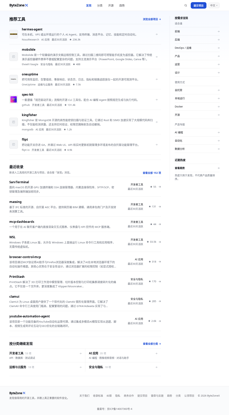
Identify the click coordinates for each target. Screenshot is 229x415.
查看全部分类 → (152, 343)
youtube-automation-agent (29, 316)
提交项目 (199, 5)
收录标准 (98, 395)
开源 (111, 5)
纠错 (109, 395)
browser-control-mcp (25, 257)
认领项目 (189, 395)
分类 (100, 5)
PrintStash (17, 277)
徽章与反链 (157, 395)
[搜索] (185, 5)
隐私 (117, 395)
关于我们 (84, 395)
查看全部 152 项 (152, 172)
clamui (14, 296)
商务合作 (129, 395)
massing (15, 202)
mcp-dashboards (21, 222)
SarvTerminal (19, 182)
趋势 (122, 5)
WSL (12, 237)
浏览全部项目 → (152, 19)
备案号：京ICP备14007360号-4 (114, 409)
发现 (88, 5)
